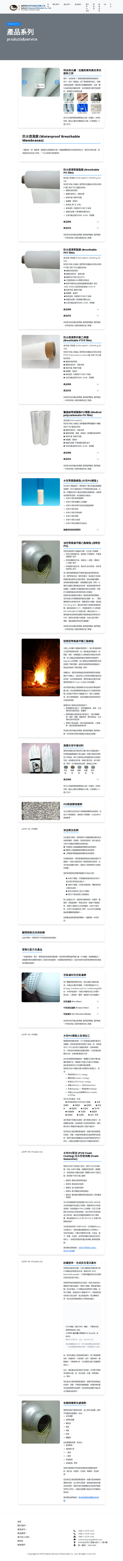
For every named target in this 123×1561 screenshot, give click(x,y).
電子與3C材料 (87, 7)
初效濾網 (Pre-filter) (72, 1001)
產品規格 (67, 221)
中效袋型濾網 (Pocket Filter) (76, 1007)
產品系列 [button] (67, 4)
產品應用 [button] (78, 4)
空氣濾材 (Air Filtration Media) (77, 1014)
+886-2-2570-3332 (86, 1533)
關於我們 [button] (56, 4)
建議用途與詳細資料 (72, 529)
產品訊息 (67, 228)
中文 (110, 5)
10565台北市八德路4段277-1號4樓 (93, 1542)
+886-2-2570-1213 (86, 1531)
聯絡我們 (99, 7)
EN (105, 4)
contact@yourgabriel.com (90, 1539)
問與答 (94, 6)
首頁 (48, 5)
